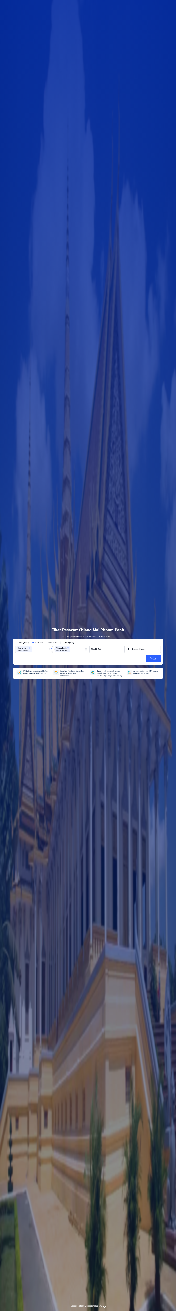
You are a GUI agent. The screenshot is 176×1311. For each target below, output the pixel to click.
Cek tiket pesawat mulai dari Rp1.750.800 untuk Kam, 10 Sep (86, 636)
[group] (33, 649)
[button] (153, 4)
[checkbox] (69, 642)
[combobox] (33, 649)
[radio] (22, 642)
